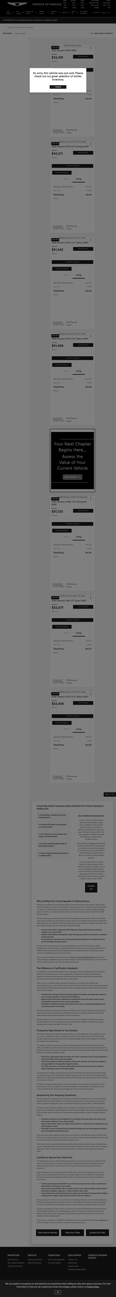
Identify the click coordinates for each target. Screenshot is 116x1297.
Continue (58, 87)
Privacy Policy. (93, 1287)
